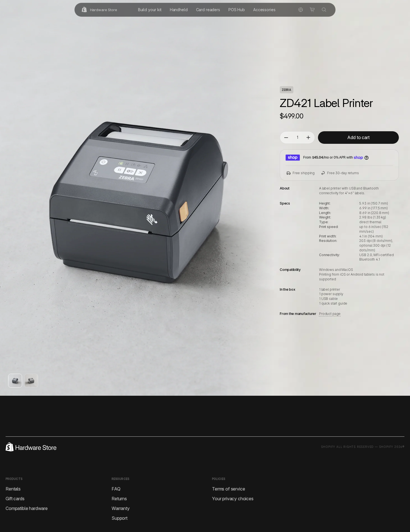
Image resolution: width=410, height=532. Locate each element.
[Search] (324, 9)
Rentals (13, 489)
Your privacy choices (233, 498)
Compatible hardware (27, 508)
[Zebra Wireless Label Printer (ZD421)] (15, 381)
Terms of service (228, 489)
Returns (119, 498)
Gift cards (15, 498)
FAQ (116, 489)
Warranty (121, 508)
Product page (330, 314)
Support (119, 518)
